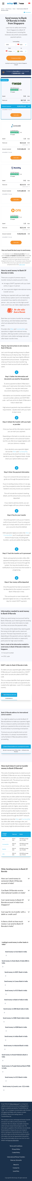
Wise (11, 329)
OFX (3, 854)
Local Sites (16, 1171)
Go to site (16, 115)
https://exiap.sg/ (14, 1104)
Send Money (8, 8)
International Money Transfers (16, 1157)
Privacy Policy (16, 1149)
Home (2, 8)
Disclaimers (28, 12)
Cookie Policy (16, 1152)
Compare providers (16, 58)
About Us (16, 1164)
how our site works (13, 1140)
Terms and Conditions (16, 1146)
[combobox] (21, 44)
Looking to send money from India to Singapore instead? (16, 64)
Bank (14, 8)
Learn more (22, 264)
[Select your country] (29, 3)
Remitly (4, 849)
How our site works (16, 1160)
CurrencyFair (20, 329)
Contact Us (16, 1168)
